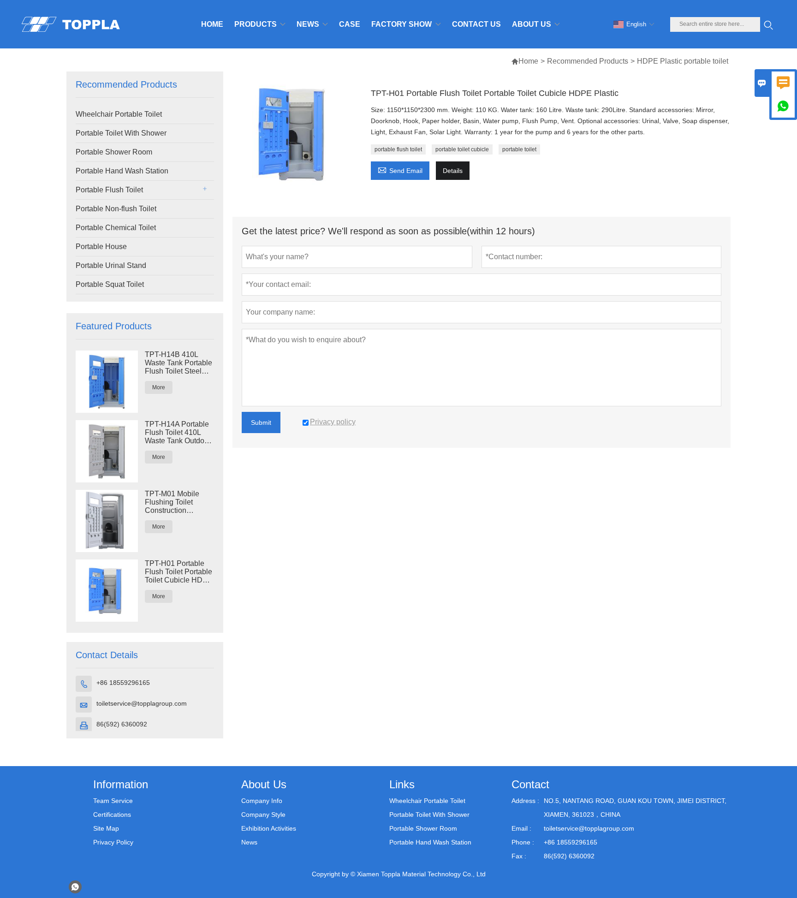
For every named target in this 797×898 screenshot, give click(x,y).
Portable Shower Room (114, 152)
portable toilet (519, 149)
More (158, 387)
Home (528, 61)
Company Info (261, 800)
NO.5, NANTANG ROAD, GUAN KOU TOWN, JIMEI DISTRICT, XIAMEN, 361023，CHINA (635, 807)
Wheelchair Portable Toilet (119, 114)
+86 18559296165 (123, 682)
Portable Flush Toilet (109, 190)
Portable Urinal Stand (111, 265)
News (249, 842)
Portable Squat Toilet (110, 284)
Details (453, 170)
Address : (525, 800)
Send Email (400, 169)
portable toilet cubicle (462, 149)
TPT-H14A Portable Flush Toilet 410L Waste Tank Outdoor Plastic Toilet (178, 432)
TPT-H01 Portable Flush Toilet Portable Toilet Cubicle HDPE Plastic (179, 571)
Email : (521, 828)
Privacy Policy (113, 842)
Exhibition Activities (268, 828)
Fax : (519, 856)
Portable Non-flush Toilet (116, 209)
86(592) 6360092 (121, 724)
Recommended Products (587, 61)
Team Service (113, 800)
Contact (530, 784)
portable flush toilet (398, 149)
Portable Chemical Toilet (116, 228)
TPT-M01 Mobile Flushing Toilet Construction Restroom (172, 502)
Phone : (523, 842)
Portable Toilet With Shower (121, 133)
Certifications (112, 814)
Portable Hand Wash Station (122, 171)
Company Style (263, 814)
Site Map (106, 828)
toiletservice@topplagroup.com (141, 703)
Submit (261, 422)
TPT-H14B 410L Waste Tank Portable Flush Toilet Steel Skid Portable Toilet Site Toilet (178, 363)
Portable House (101, 246)
